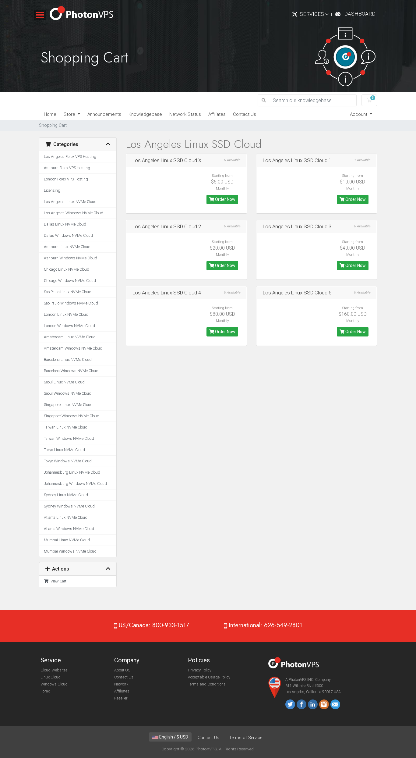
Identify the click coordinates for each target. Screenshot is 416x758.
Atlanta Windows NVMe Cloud (69, 528)
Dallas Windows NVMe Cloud (68, 235)
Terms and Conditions (207, 684)
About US (122, 670)
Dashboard (359, 14)
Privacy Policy (199, 670)
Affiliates (217, 114)
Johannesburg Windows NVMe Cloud (75, 483)
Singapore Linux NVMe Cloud (68, 404)
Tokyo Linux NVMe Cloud (64, 449)
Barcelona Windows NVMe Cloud (71, 370)
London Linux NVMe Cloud (66, 314)
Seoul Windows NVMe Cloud (67, 393)
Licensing (52, 190)
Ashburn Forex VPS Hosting (67, 167)
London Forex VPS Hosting (66, 179)
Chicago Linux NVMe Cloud (66, 269)
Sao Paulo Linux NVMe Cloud (67, 292)
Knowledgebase (145, 114)
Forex (45, 691)
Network (121, 684)
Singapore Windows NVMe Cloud (71, 416)
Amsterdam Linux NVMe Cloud (70, 337)
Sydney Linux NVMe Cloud (66, 495)
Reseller (121, 698)
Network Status (185, 114)
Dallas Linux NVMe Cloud (65, 224)
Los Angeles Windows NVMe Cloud (73, 213)
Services (312, 14)
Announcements (104, 114)
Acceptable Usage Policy (209, 677)
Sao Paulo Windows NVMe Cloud (71, 303)
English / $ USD (173, 737)
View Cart (57, 581)
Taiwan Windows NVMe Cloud (69, 438)
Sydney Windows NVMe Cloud (69, 506)
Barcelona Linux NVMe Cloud (68, 359)
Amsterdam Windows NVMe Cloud (73, 348)
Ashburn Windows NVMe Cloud (70, 258)
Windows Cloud (54, 684)
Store (70, 114)
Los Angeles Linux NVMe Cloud (70, 201)
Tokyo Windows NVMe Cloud (68, 461)
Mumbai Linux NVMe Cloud (67, 540)
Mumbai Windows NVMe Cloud (70, 551)
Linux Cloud (51, 677)
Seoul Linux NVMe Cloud (64, 382)
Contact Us (244, 114)
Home (50, 114)
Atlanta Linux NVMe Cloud (65, 517)
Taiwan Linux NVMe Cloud (65, 427)
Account (359, 114)
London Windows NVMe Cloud (69, 325)
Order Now (224, 199)
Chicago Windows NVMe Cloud (70, 280)
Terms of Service (245, 737)
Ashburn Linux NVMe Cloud (67, 246)
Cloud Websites (54, 670)
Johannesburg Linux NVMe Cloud (72, 472)
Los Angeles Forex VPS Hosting (70, 156)
